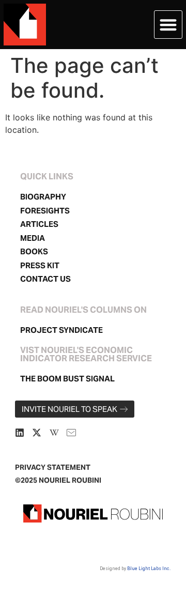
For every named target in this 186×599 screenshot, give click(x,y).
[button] (168, 24)
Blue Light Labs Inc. (149, 568)
